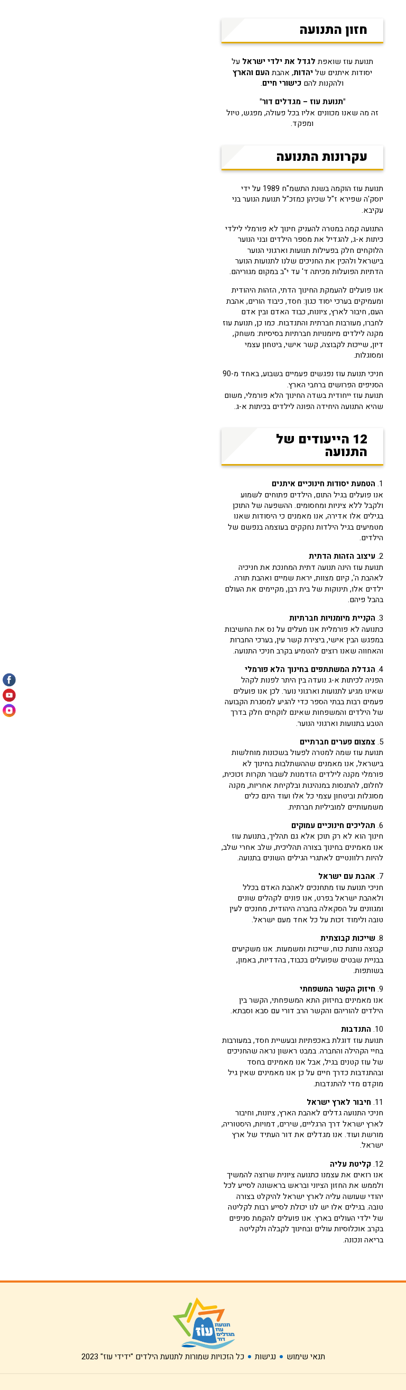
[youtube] (9, 695)
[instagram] (9, 710)
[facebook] (9, 679)
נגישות (265, 1356)
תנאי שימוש (306, 1356)
